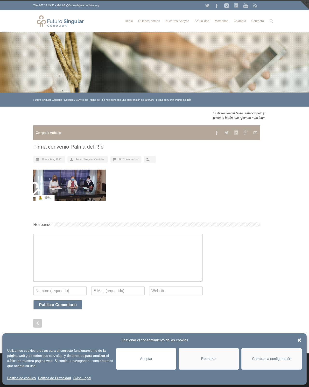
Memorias (221, 21)
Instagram (226, 5)
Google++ (246, 132)
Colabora (240, 21)
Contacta (257, 21)
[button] (299, 340)
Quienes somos (149, 21)
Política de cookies (21, 378)
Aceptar (146, 359)
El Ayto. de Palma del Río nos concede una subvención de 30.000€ (115, 99)
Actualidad (202, 21)
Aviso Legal (82, 378)
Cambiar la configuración (271, 359)
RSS (255, 5)
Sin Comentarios (128, 159)
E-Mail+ (255, 132)
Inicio (129, 21)
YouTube (246, 5)
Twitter (207, 5)
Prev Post (37, 323)
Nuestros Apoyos (177, 21)
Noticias (69, 99)
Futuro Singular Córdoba (47, 99)
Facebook (217, 5)
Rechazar (209, 359)
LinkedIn (236, 5)
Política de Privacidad (54, 378)
